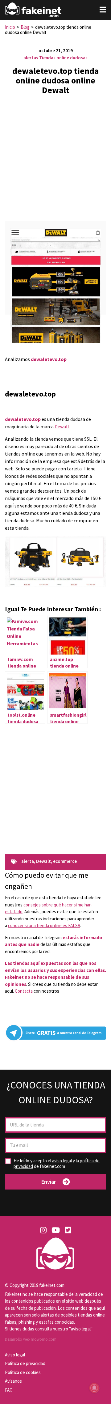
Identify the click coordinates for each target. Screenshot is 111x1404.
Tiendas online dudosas (63, 58)
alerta (27, 861)
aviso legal (62, 1161)
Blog (25, 27)
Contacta (24, 991)
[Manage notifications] (94, 1388)
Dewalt (62, 426)
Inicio (10, 27)
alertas (30, 58)
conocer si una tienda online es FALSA (44, 925)
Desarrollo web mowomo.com (30, 1339)
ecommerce (65, 861)
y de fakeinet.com (57, 1163)
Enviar (48, 1181)
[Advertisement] (55, 155)
